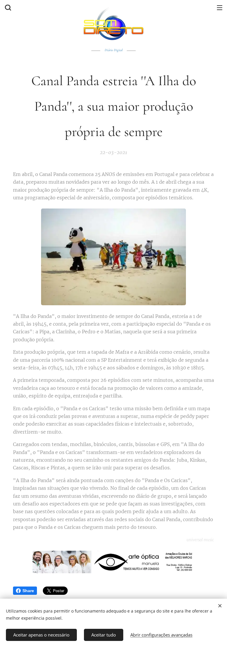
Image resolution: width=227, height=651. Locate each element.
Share (28, 590)
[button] (7, 7)
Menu (220, 7)
